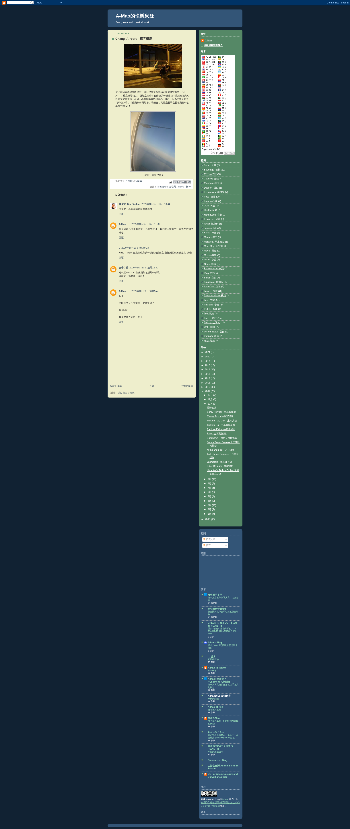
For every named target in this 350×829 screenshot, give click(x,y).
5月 (210, 496)
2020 (208, 356)
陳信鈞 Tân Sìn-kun (129, 204)
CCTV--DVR (210, 174)
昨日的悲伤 (213, 698)
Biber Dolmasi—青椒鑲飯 (220, 466)
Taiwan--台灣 (210, 291)
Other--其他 (210, 264)
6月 (210, 492)
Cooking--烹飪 (211, 178)
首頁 (151, 386)
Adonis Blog (215, 642)
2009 (208, 391)
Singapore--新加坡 (166, 186)
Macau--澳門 (210, 237)
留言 (208, 545)
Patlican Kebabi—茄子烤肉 (221, 429)
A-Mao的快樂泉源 (135, 16)
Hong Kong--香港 (213, 215)
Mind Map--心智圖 (213, 246)
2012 (208, 378)
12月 (210, 395)
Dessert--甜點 (211, 188)
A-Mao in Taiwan (217, 668)
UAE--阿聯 (209, 327)
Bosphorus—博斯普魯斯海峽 (222, 438)
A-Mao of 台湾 (215, 707)
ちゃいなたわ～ (216, 732)
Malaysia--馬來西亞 (214, 242)
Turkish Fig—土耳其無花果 (221, 425)
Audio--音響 (210, 165)
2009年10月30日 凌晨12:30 (143, 267)
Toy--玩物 (209, 313)
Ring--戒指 (209, 273)
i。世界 (212, 656)
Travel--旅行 (184, 186)
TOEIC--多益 (210, 309)
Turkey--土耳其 (212, 322)
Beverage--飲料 (212, 169)
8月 (210, 483)
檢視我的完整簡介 (213, 45)
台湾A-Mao (214, 718)
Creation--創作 (211, 183)
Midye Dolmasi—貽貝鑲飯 (220, 450)
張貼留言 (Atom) (126, 393)
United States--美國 (214, 331)
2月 (210, 509)
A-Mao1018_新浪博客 (219, 696)
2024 (208, 352)
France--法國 (210, 201)
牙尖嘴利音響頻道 (217, 609)
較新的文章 (116, 386)
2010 (208, 387)
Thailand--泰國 (211, 304)
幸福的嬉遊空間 (215, 751)
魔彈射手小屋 (215, 595)
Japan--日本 (210, 228)
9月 (210, 479)
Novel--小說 (210, 259)
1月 (210, 514)
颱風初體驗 (213, 659)
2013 (208, 374)
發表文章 (210, 539)
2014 (208, 369)
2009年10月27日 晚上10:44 (155, 204)
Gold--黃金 (209, 205)
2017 (208, 361)
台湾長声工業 (214, 709)
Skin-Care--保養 (212, 286)
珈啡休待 (123, 267)
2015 (208, 365)
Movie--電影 (210, 250)
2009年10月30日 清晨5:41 (145, 291)
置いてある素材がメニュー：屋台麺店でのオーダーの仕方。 (223, 736)
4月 (210, 501)
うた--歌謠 (209, 340)
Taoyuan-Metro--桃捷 (215, 295)
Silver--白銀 (210, 277)
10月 (210, 404)
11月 (210, 399)
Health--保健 (210, 210)
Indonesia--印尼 (212, 219)
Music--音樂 (210, 255)
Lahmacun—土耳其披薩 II (220, 462)
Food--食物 (209, 196)
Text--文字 (209, 300)
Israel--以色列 (211, 223)
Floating (212, 670)
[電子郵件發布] (170, 182)
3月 (210, 505)
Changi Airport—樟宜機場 (220, 416)
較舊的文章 (187, 386)
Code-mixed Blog (217, 760)
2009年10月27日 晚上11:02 (145, 224)
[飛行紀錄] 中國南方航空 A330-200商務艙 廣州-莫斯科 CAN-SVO (223, 631)
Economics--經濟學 (214, 192)
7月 (210, 488)
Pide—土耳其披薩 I (217, 433)
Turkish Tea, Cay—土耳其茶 (222, 420)
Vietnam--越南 (211, 336)
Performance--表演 (214, 268)
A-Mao (122, 224)
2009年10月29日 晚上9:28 (135, 248)
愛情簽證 (211, 407)
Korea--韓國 (210, 232)
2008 (208, 519)
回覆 (121, 214)
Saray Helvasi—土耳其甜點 (221, 412)
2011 (208, 382)
